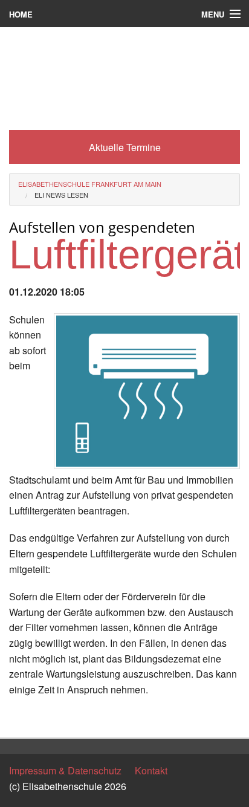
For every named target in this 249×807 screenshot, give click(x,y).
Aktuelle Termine (125, 147)
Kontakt (151, 770)
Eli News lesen (61, 194)
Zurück (24, 717)
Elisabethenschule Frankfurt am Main (89, 184)
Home (21, 14)
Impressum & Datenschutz (65, 770)
